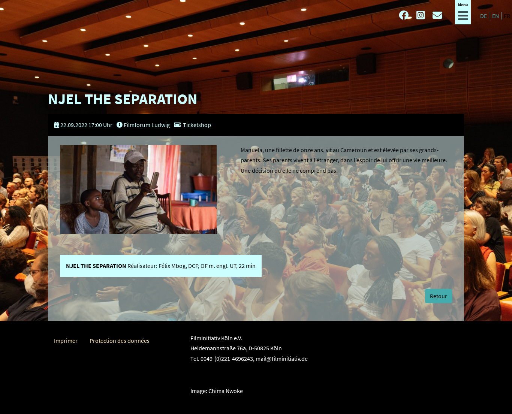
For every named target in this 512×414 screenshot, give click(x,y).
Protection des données (120, 340)
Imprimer (66, 340)
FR (507, 15)
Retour (438, 296)
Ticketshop (197, 125)
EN (496, 15)
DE (484, 15)
